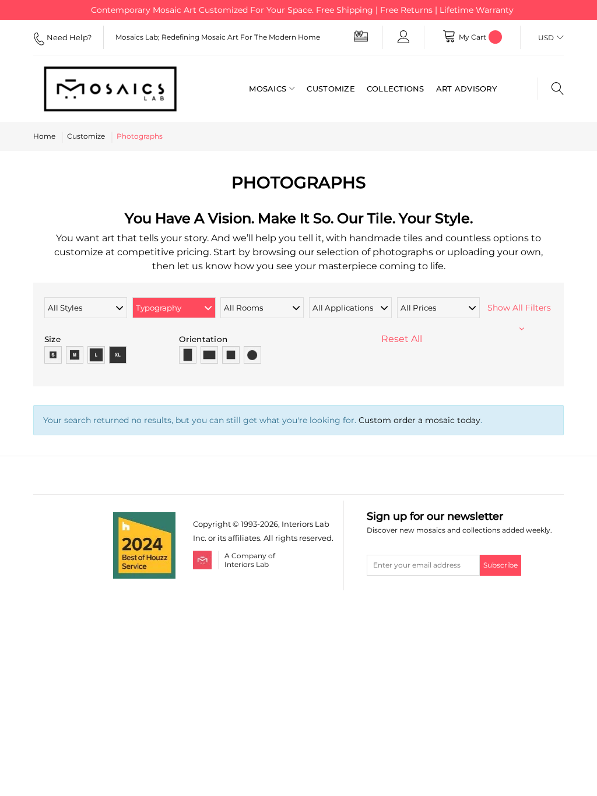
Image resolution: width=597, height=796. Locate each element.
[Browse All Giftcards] (361, 35)
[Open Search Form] (551, 89)
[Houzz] (144, 519)
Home (44, 136)
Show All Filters (521, 307)
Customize (86, 136)
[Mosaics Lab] (110, 88)
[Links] (403, 37)
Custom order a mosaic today (419, 420)
